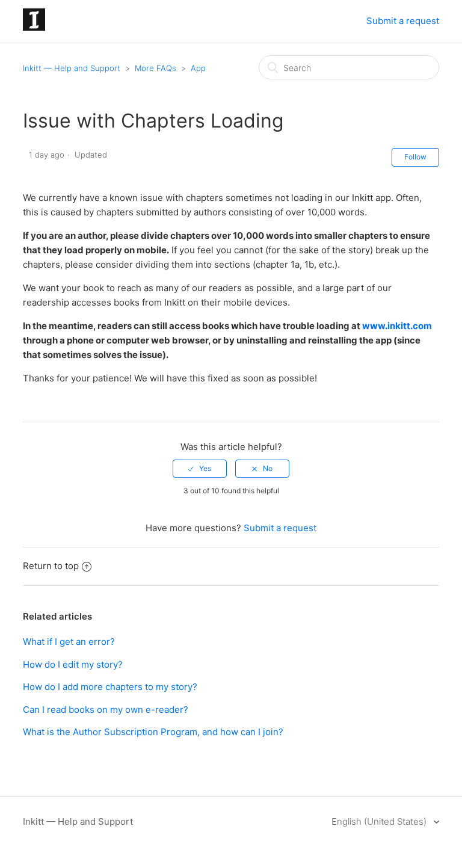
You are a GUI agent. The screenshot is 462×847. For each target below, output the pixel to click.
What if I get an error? (69, 641)
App (198, 68)
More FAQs (155, 68)
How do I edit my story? (73, 664)
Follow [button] (415, 156)
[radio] (200, 469)
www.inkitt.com (397, 325)
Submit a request (402, 20)
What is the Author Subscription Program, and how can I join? (153, 732)
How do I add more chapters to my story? (110, 686)
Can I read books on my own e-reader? (105, 709)
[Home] (34, 27)
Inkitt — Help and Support (71, 68)
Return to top (51, 565)
